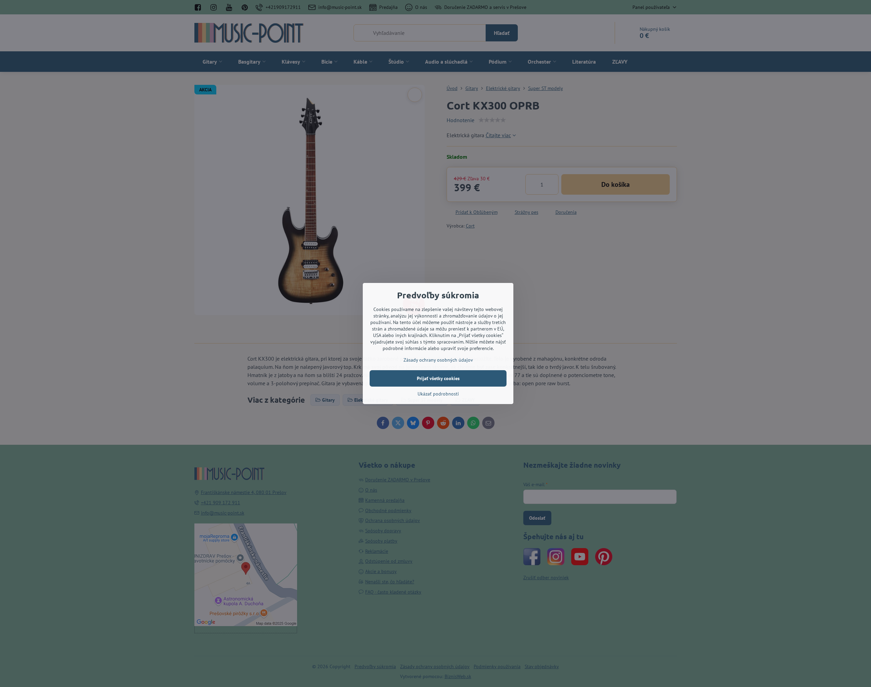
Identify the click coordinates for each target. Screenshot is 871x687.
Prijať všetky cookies (438, 378)
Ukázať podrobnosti (438, 394)
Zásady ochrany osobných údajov (438, 360)
